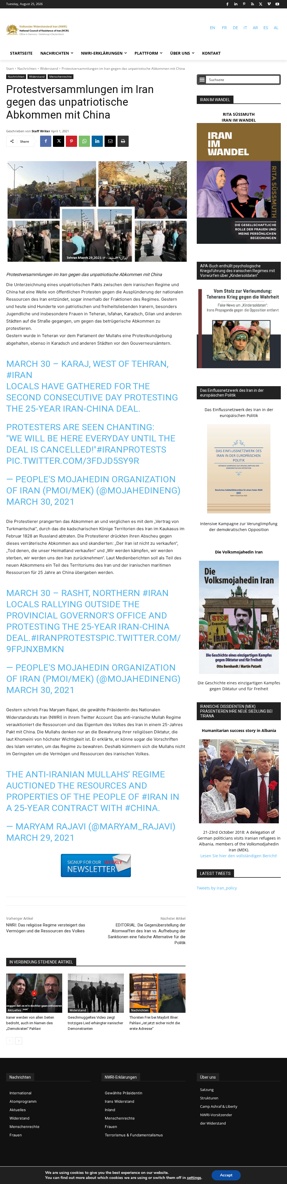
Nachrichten (26, 68)
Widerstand (49, 68)
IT (245, 27)
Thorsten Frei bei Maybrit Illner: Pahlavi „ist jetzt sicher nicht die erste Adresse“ (154, 1023)
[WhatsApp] (84, 141)
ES (265, 27)
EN (212, 27)
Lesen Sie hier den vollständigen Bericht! (238, 855)
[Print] (123, 141)
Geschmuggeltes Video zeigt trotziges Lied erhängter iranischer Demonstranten (95, 1023)
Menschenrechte (60, 76)
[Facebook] (227, 4)
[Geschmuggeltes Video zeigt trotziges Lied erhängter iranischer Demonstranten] (96, 993)
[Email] (110, 141)
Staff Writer (41, 131)
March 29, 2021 (40, 837)
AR (255, 27)
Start (10, 68)
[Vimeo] (269, 4)
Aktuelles (14, 1010)
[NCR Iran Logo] (39, 30)
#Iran (19, 375)
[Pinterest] (244, 4)
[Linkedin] (235, 4)
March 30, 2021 (40, 501)
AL (276, 27)
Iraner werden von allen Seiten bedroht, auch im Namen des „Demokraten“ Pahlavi (30, 1023)
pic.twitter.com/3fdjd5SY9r (72, 460)
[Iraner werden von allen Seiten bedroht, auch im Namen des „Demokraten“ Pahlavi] (34, 993)
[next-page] (18, 1040)
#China (141, 808)
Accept (226, 1175)
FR (224, 27)
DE (235, 27)
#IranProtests (131, 449)
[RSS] (252, 4)
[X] (260, 4)
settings (194, 1177)
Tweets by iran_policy (217, 888)
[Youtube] (277, 4)
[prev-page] (9, 1040)
